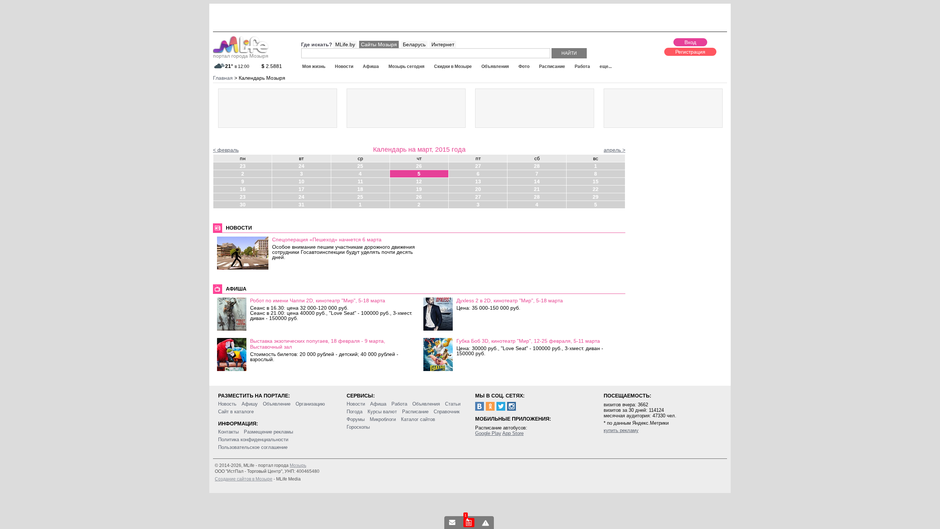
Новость (227, 404)
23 (243, 166)
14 (537, 181)
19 (419, 189)
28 (537, 166)
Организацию (310, 404)
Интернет (442, 44)
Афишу (250, 404)
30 (243, 205)
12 (419, 181)
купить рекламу (621, 430)
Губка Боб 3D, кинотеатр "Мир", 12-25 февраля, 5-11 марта (528, 341)
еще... (606, 66)
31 (301, 205)
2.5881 (271, 66)
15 (596, 181)
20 (478, 189)
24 (301, 166)
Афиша (371, 66)
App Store (513, 433)
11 (360, 181)
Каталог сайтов (418, 419)
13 (478, 181)
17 (301, 189)
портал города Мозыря (240, 56)
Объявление (276, 404)
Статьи (452, 404)
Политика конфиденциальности (253, 439)
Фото (523, 66)
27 (478, 166)
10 (301, 181)
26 (419, 166)
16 (243, 189)
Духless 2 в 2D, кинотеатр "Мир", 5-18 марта (509, 300)
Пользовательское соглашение (253, 447)
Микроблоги (383, 419)
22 (596, 189)
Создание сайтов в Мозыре (243, 479)
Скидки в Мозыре (453, 66)
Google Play (488, 433)
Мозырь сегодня (406, 66)
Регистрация (690, 52)
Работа (582, 66)
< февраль (226, 150)
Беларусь (414, 44)
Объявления (495, 66)
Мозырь (298, 465)
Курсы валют (382, 411)
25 (360, 166)
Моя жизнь (313, 66)
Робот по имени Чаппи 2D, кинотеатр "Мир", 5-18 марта (317, 300)
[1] (468, 522)
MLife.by (345, 44)
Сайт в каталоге (236, 411)
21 (537, 189)
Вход (690, 42)
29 (596, 197)
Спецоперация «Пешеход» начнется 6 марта (327, 239)
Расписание (552, 66)
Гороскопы (358, 427)
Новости (344, 66)
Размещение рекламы (268, 432)
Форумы (356, 419)
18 (360, 189)
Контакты (228, 432)
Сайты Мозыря (379, 44)
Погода (354, 411)
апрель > (614, 150)
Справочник (447, 411)
